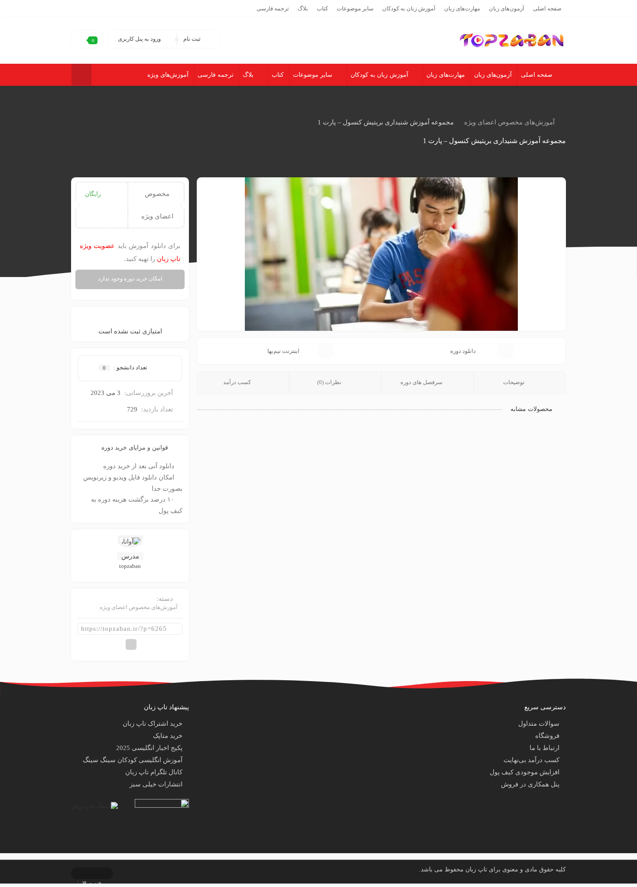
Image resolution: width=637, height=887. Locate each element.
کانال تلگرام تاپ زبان (153, 772)
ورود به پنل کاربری (139, 39)
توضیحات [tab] (514, 382)
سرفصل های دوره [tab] (422, 382)
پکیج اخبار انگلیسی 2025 (149, 747)
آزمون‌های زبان (506, 8)
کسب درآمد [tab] (237, 382)
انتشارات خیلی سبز (156, 784)
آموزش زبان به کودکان (409, 8)
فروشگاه (547, 735)
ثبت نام (192, 39)
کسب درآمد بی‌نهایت (531, 760)
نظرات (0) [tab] (330, 382)
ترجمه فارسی (273, 8)
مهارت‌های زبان (462, 8)
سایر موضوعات (355, 8)
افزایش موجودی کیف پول (524, 772)
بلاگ (303, 8)
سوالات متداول (538, 723)
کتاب (322, 8)
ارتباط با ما (544, 747)
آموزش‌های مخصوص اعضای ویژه (509, 122)
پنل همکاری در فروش (530, 784)
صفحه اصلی (547, 8)
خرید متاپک (167, 735)
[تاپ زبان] (512, 39)
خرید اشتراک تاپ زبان (152, 723)
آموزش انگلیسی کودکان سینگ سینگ (132, 760)
